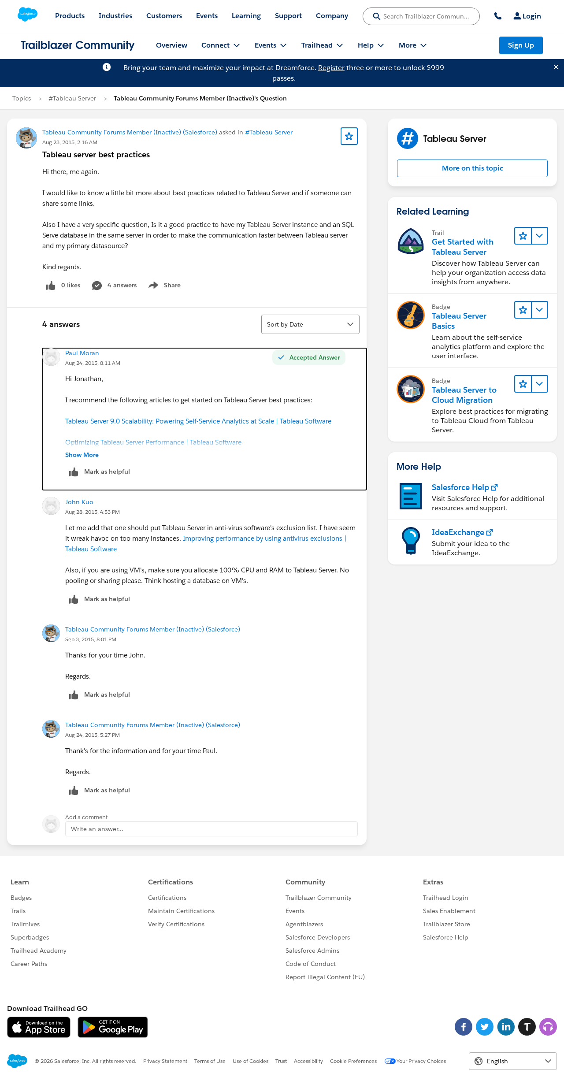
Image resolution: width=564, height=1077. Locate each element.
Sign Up (521, 45)
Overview (171, 45)
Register (331, 67)
